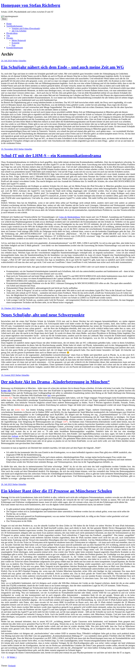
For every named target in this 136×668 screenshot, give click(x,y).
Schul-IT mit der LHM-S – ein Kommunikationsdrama (51, 155)
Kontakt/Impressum (14, 47)
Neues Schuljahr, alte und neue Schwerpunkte (42, 314)
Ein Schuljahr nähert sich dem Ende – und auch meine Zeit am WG (62, 67)
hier (49, 395)
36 (8, 657)
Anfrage (14, 436)
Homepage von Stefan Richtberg (30, 5)
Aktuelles (22, 61)
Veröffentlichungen (14, 26)
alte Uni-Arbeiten (19, 31)
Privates (9, 38)
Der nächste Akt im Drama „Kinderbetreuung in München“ (55, 381)
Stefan (15, 61)
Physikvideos (12, 33)
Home (9, 24)
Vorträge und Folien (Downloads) (26, 28)
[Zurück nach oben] (4, 663)
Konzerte (15, 43)
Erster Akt (6, 390)
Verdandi (12, 666)
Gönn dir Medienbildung (69, 217)
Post (13, 45)
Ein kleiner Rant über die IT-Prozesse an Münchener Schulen (56, 491)
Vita (8, 35)
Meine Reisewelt (19, 40)
